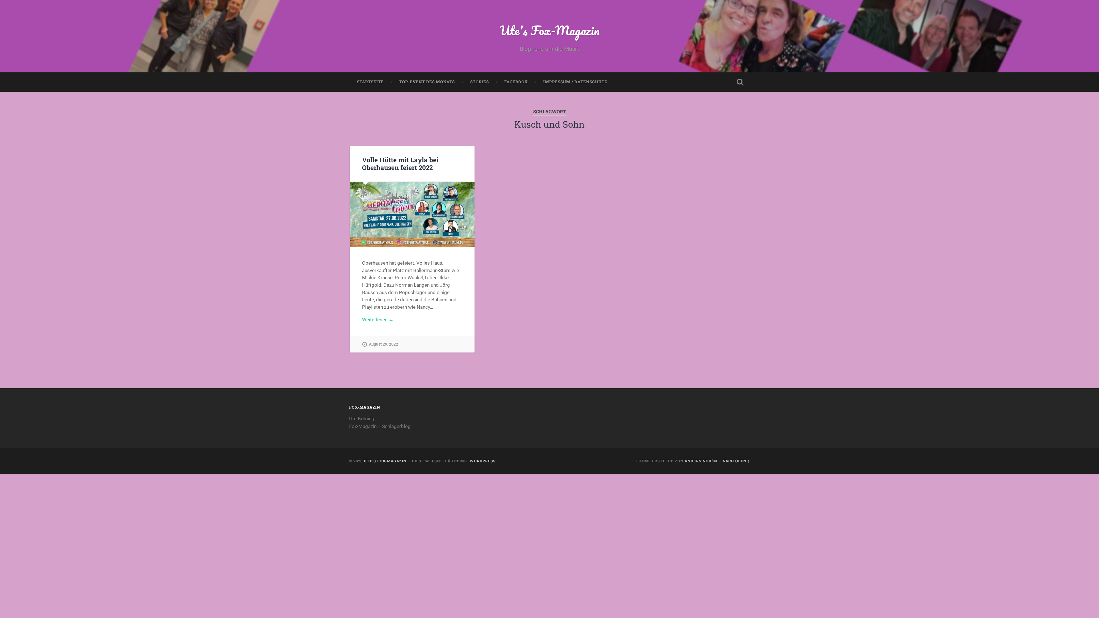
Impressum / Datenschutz (575, 81)
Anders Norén (701, 461)
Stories (479, 81)
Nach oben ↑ (736, 461)
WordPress (483, 461)
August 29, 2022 (383, 344)
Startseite (370, 81)
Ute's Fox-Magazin (550, 30)
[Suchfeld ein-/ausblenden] (740, 82)
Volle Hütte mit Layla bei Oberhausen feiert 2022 (400, 163)
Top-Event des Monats (427, 81)
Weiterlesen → (378, 319)
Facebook (516, 81)
